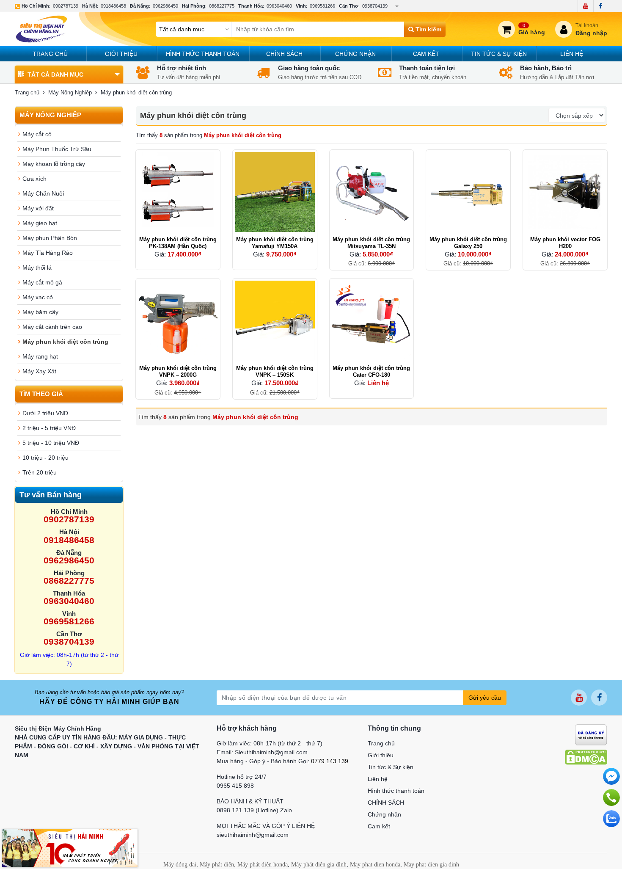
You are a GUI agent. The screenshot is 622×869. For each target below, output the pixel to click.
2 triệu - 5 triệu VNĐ (49, 428)
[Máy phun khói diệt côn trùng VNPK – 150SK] (275, 321)
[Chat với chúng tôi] (611, 818)
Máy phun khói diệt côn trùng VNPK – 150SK (275, 371)
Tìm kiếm (427, 29)
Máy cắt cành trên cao (52, 326)
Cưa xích (34, 178)
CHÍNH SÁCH (284, 53)
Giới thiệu (121, 53)
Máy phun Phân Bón (49, 237)
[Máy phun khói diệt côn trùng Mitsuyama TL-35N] (372, 192)
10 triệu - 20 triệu (45, 457)
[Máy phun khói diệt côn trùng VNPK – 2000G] (178, 321)
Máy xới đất (38, 208)
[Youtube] (585, 6)
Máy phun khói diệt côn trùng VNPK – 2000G (178, 371)
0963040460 (279, 5)
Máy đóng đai (179, 864)
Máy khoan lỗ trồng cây (53, 163)
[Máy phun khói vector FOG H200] (565, 192)
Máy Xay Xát (39, 371)
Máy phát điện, (218, 864)
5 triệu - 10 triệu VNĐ (50, 442)
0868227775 (221, 5)
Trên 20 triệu (39, 472)
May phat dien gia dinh (431, 864)
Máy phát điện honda (262, 864)
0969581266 (322, 5)
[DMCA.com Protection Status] (586, 756)
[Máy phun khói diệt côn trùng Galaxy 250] (468, 192)
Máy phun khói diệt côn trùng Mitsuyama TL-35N (371, 242)
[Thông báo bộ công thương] (591, 734)
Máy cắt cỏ (37, 134)
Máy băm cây (40, 312)
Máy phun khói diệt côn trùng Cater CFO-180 (371, 371)
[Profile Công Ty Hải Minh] (70, 847)
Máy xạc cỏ (37, 297)
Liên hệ (571, 53)
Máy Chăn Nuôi (43, 193)
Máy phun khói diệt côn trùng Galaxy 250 (468, 242)
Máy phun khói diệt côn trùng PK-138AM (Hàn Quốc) (178, 242)
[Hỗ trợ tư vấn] (611, 797)
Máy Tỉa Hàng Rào (47, 252)
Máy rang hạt (40, 356)
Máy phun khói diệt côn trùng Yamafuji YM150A (275, 242)
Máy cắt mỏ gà (42, 282)
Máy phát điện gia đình (319, 864)
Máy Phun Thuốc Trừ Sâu (56, 149)
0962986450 (165, 5)
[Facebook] (600, 6)
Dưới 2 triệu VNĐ (45, 413)
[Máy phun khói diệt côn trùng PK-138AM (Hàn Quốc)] (178, 192)
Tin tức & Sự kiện (499, 53)
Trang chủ (50, 53)
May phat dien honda (375, 864)
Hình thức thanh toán (202, 53)
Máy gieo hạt (39, 223)
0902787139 (65, 5)
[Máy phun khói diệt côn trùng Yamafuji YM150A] (275, 192)
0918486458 (113, 5)
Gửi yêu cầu (484, 697)
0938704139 (375, 5)
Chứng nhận (355, 53)
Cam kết (426, 53)
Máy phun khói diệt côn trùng (65, 341)
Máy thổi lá (37, 267)
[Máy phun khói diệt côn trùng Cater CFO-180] (372, 321)
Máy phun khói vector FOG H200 (565, 242)
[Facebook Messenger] (611, 776)
